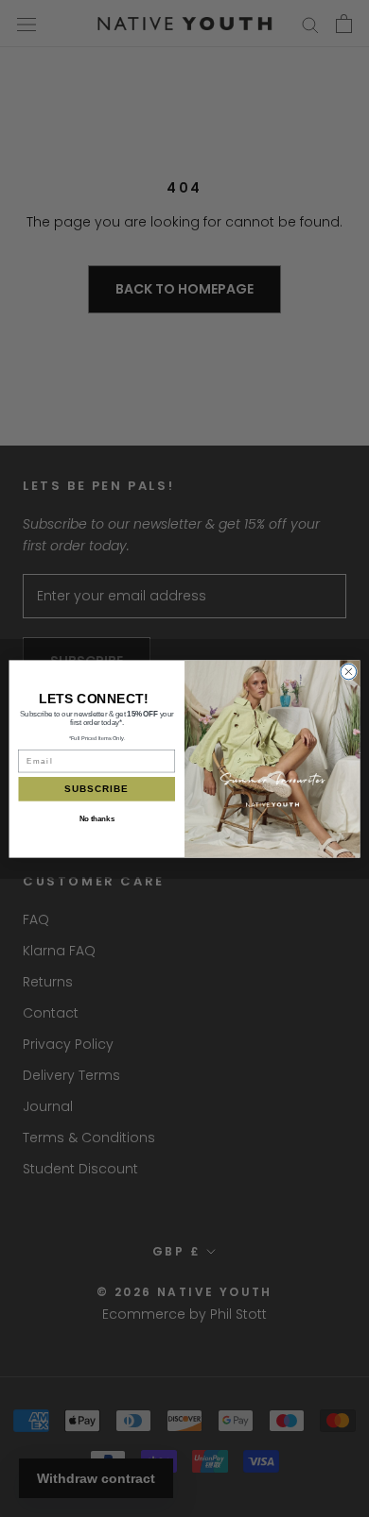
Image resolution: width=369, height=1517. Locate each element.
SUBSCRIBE (96, 788)
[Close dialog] (349, 672)
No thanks (96, 817)
